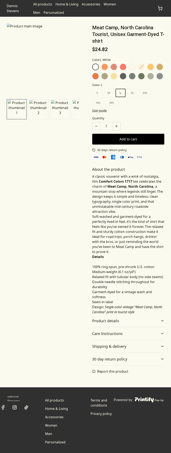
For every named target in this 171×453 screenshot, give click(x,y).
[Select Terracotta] (114, 67)
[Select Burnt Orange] (95, 76)
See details (135, 150)
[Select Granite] (159, 76)
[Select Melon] (104, 67)
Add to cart (128, 139)
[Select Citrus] (150, 67)
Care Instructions (107, 333)
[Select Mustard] (159, 67)
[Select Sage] (141, 76)
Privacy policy (101, 413)
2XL (145, 93)
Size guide (99, 110)
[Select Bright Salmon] (123, 67)
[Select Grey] (132, 76)
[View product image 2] (38, 109)
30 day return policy (109, 359)
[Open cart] (160, 8)
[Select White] (95, 67)
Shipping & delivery (109, 346)
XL (132, 93)
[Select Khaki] (104, 76)
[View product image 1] (17, 109)
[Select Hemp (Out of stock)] (150, 76)
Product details (105, 320)
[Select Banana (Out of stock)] (141, 67)
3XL (98, 103)
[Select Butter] (114, 76)
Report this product (112, 371)
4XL (111, 103)
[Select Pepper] (123, 76)
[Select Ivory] (132, 67)
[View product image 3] (60, 109)
